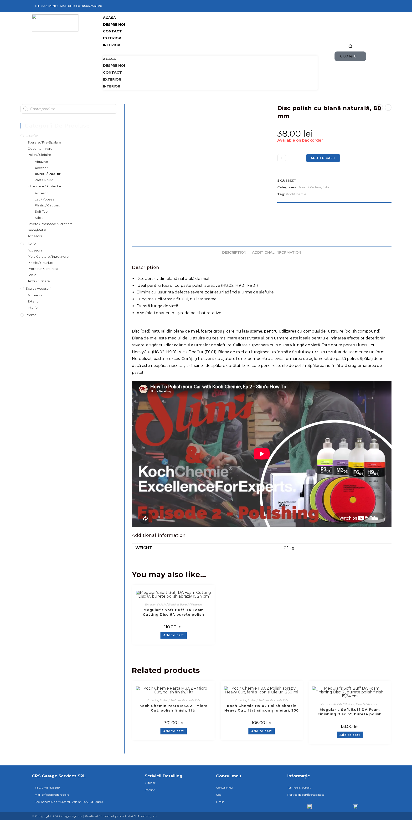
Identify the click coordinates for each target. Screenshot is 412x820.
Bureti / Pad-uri (309, 187)
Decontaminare (40, 148)
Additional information (276, 252)
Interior (111, 45)
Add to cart (323, 158)
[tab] (234, 252)
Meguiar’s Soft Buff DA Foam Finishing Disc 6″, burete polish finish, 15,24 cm (350, 712)
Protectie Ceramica (43, 269)
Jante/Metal (37, 230)
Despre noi (114, 24)
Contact (112, 31)
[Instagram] (350, 6)
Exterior (112, 38)
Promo (31, 315)
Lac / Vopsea (44, 199)
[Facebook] (343, 6)
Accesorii (42, 168)
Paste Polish (191, 700)
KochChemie (296, 194)
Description (234, 252)
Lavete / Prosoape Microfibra (50, 224)
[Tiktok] (357, 6)
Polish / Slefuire (168, 604)
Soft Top (41, 211)
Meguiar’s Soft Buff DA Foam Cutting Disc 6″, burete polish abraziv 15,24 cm (173, 612)
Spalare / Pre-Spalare (44, 142)
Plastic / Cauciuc (47, 205)
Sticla (39, 218)
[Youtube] (364, 6)
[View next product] (388, 107)
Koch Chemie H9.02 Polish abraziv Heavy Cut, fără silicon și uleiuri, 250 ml (261, 708)
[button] (210, 52)
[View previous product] (379, 107)
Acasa (109, 17)
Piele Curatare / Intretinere (48, 256)
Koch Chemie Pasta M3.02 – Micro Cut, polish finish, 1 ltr (173, 708)
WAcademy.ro (145, 816)
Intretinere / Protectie (44, 186)
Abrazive (41, 162)
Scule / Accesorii (38, 288)
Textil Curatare (39, 281)
